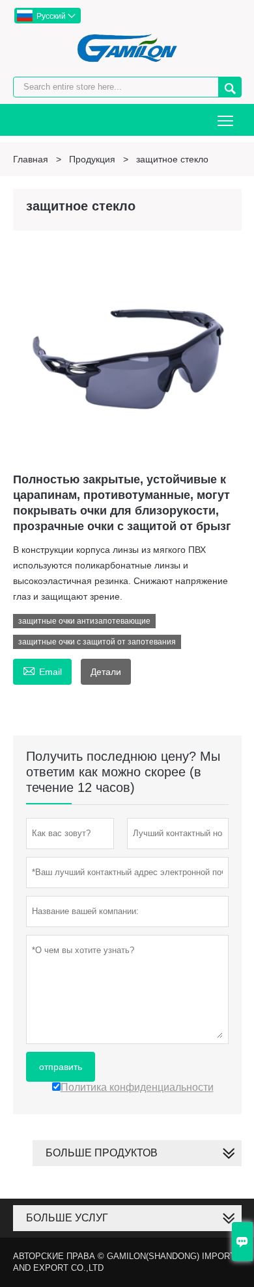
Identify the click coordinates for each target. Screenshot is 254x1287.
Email (42, 670)
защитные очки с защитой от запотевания (97, 641)
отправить (60, 1067)
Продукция (92, 159)
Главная (30, 159)
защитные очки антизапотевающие (84, 621)
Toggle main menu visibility (225, 119)
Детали (106, 672)
